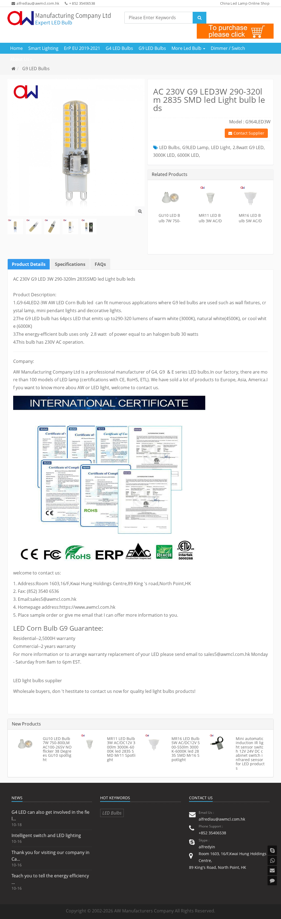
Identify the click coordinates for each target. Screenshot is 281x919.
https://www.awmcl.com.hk (87, 607)
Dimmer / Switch (228, 48)
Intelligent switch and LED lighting (46, 835)
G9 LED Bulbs (152, 48)
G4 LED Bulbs (119, 48)
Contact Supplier (249, 133)
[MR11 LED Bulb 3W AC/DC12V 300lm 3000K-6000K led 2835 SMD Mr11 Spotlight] (210, 196)
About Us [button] (19, 59)
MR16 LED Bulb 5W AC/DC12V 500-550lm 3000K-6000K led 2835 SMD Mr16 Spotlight (186, 749)
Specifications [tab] (70, 264)
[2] (33, 226)
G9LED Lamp (195, 147)
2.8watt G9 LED (248, 147)
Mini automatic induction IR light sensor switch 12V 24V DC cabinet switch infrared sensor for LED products (250, 753)
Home (16, 48)
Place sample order (38, 615)
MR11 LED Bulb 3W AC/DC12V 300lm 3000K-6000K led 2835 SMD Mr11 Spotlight (121, 749)
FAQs (100, 264)
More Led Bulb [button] (187, 48)
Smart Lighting (43, 48)
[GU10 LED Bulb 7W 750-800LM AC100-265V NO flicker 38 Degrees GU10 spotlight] (170, 196)
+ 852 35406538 (82, 3)
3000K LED (164, 155)
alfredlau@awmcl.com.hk (37, 3)
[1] (15, 226)
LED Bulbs (169, 147)
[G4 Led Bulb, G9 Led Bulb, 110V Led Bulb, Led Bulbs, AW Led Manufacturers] (59, 18)
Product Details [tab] (29, 264)
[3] (52, 226)
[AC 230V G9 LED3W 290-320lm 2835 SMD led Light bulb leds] (140, 211)
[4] (70, 226)
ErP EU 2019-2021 (82, 48)
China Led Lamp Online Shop (244, 3)
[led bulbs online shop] (235, 31)
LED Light (220, 147)
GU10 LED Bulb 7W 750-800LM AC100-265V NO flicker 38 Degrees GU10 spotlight (57, 749)
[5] (89, 226)
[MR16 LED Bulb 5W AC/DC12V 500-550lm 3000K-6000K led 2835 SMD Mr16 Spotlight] (251, 196)
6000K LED (188, 155)
